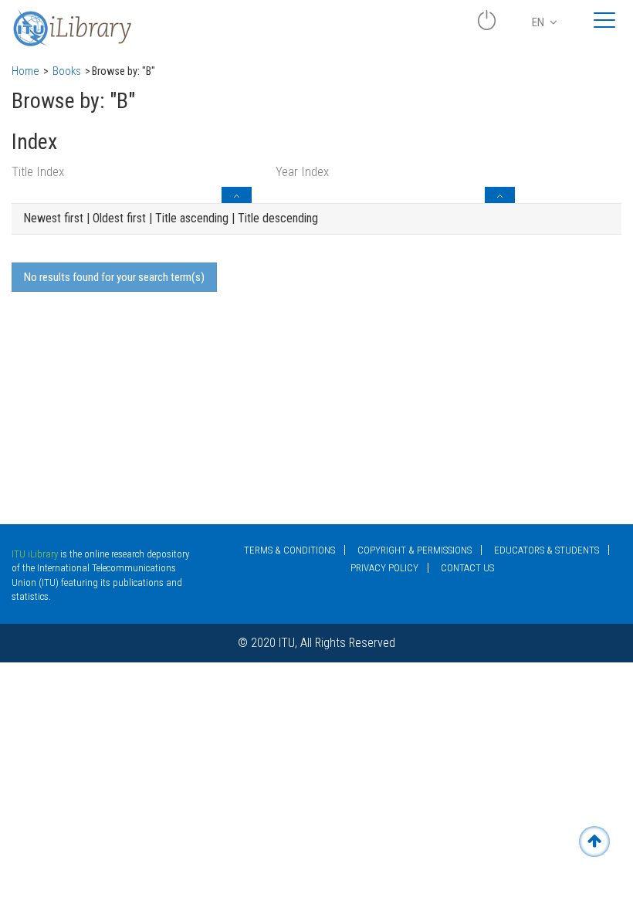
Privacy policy (384, 568)
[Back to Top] (594, 841)
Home (25, 71)
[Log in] (486, 26)
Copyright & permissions (414, 550)
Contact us (467, 568)
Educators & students (546, 550)
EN (539, 22)
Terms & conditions (289, 550)
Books (66, 71)
